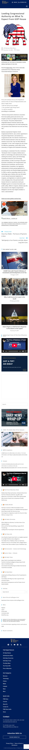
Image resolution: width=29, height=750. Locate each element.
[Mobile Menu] (27, 6)
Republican (18, 223)
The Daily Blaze (8, 572)
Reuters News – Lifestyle (10, 553)
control (15, 222)
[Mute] (23, 351)
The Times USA (8, 534)
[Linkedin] (17, 644)
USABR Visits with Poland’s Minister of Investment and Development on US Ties (15, 271)
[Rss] (20, 644)
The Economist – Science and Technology (15, 549)
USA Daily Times (8, 557)
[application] (14, 345)
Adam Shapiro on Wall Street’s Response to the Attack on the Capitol (14, 327)
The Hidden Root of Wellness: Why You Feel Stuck (12, 540)
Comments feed (5, 613)
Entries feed (4, 611)
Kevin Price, (9, 67)
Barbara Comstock (8, 222)
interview (22, 222)
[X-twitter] (11, 644)
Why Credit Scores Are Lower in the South (14, 298)
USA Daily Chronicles (9, 519)
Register (3, 607)
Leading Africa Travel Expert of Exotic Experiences (12, 529)
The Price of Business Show (11, 490)
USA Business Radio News (9, 48)
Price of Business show (9, 223)
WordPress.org (4, 615)
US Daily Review (8, 504)
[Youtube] (14, 644)
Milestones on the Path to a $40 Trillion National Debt (13, 496)
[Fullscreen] (25, 351)
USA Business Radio (13, 225)
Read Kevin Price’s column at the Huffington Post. (12, 600)
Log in (2, 609)
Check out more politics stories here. (11, 198)
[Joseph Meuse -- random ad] (9, 218)
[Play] (3, 351)
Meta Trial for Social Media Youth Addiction (11, 560)
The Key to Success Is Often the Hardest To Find (12, 507)
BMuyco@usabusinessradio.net (8, 467)
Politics (18, 50)
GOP (19, 222)
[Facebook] (8, 644)
